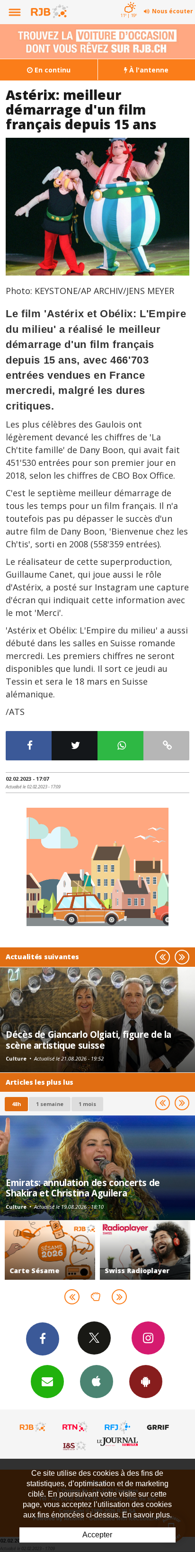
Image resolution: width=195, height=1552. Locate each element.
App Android (145, 1381)
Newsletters (47, 1381)
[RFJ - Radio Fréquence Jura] (117, 1427)
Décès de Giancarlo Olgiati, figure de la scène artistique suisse (88, 1039)
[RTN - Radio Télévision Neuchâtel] (75, 1427)
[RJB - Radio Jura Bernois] (33, 1427)
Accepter (97, 1535)
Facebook (42, 1339)
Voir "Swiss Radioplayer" (145, 1250)
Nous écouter (172, 11)
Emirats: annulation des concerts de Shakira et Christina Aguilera (83, 1188)
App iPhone (96, 1381)
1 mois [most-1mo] (87, 1103)
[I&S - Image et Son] (75, 1445)
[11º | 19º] (128, 1)
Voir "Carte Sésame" (50, 1250)
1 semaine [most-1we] (49, 1103)
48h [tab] (16, 1103)
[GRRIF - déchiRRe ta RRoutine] (159, 1427)
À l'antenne (147, 69)
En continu (52, 69)
